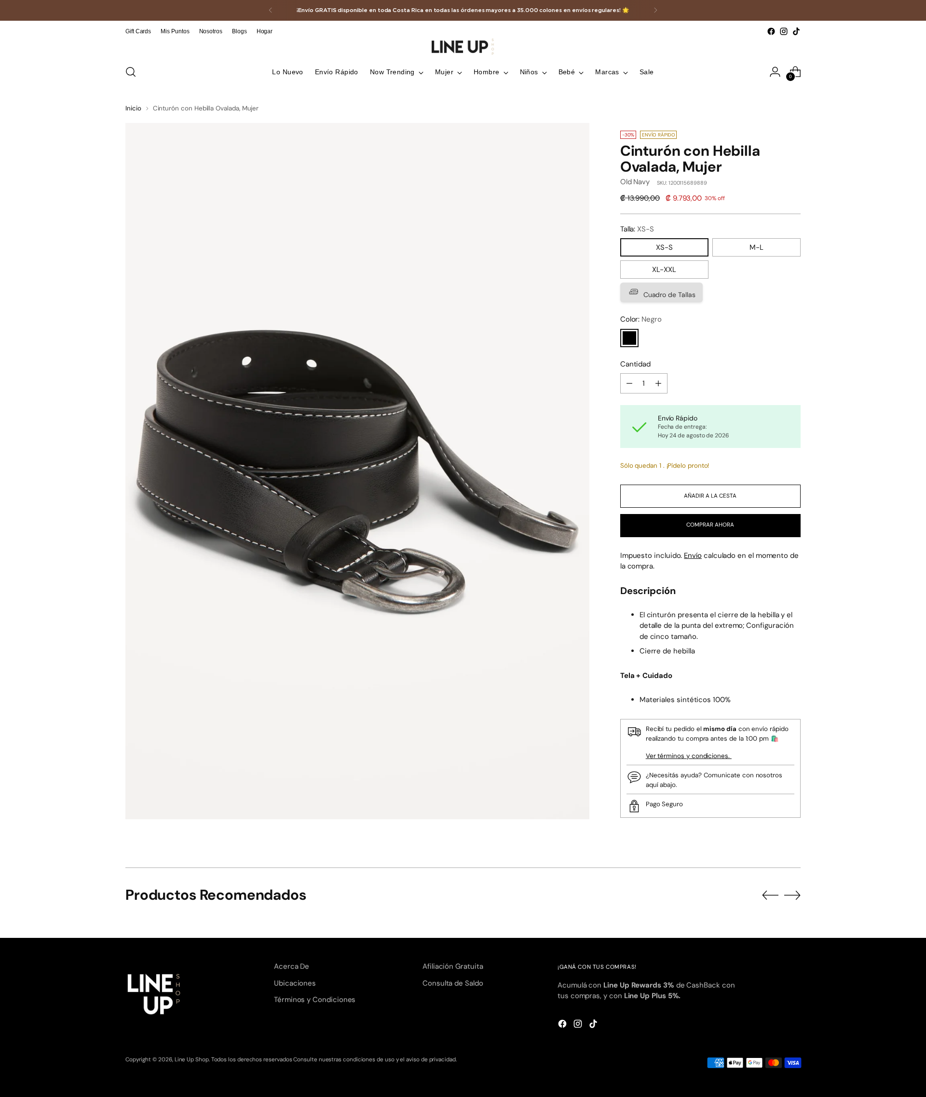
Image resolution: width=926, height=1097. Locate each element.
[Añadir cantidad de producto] (658, 383)
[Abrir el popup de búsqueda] (130, 71)
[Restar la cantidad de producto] (629, 383)
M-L (756, 248)
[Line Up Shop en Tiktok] (796, 31)
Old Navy (635, 182)
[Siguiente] (655, 10)
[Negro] (629, 338)
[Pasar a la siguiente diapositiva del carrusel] (792, 895)
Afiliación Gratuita (452, 966)
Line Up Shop (192, 1059)
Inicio (133, 108)
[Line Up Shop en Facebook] (771, 31)
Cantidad (635, 364)
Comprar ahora (710, 525)
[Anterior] (270, 10)
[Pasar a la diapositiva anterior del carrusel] (770, 895)
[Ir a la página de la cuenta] (775, 71)
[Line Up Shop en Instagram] (783, 31)
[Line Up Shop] (463, 46)
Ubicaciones (295, 983)
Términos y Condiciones (314, 999)
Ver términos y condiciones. (689, 756)
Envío (693, 556)
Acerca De (291, 966)
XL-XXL (664, 270)
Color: (641, 320)
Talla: (637, 229)
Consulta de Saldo (452, 983)
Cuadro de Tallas (668, 295)
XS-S (664, 248)
